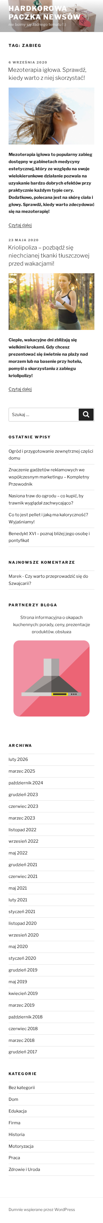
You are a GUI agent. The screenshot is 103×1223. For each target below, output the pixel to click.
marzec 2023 (22, 818)
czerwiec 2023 (23, 806)
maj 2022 (18, 853)
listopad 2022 (22, 829)
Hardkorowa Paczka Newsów (45, 12)
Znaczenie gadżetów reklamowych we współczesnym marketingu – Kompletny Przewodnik (49, 477)
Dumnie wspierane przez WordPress (42, 1209)
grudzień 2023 (23, 794)
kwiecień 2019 (23, 993)
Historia (17, 1134)
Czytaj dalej (20, 225)
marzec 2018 (22, 1040)
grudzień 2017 (23, 1051)
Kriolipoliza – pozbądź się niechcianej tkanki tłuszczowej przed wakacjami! (49, 255)
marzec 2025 (22, 771)
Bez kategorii (22, 1087)
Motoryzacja (21, 1146)
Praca (14, 1157)
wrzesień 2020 (24, 935)
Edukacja (18, 1111)
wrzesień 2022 (23, 841)
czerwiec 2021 (23, 876)
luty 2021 (18, 900)
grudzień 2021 (23, 864)
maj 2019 (18, 981)
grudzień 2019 (23, 970)
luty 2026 (18, 759)
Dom (13, 1099)
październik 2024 (26, 782)
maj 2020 (18, 946)
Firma (14, 1122)
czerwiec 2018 (23, 1028)
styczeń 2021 (22, 911)
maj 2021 (18, 888)
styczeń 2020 (22, 958)
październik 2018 (26, 1017)
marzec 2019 (22, 1005)
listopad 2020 (23, 923)
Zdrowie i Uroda (24, 1169)
